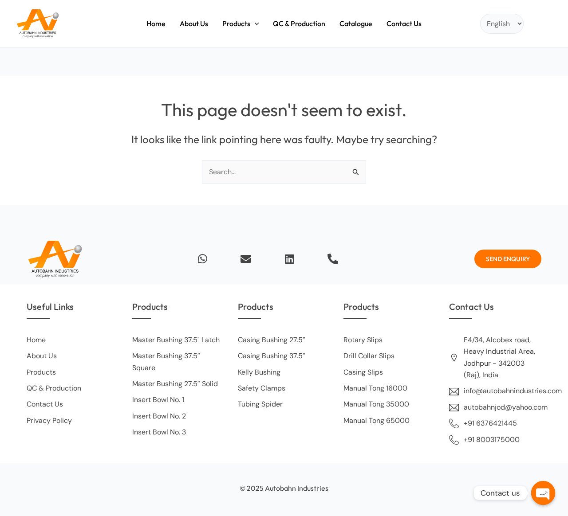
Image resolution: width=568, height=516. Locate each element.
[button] (240, 23)
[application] (254, 23)
